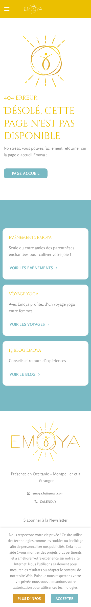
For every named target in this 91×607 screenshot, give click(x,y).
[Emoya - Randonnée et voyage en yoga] (33, 9)
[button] (7, 9)
